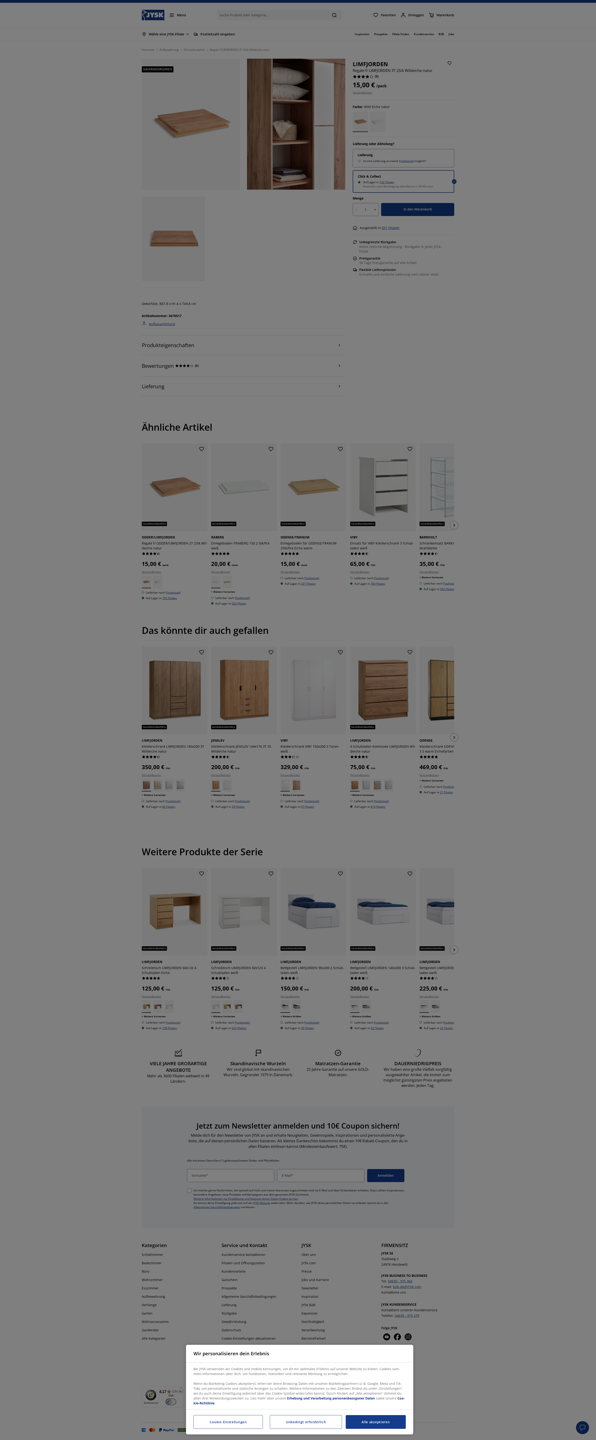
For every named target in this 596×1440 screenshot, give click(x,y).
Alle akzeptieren (376, 1422)
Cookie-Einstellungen (228, 1422)
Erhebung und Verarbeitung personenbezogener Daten (331, 1398)
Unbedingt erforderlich (306, 1422)
